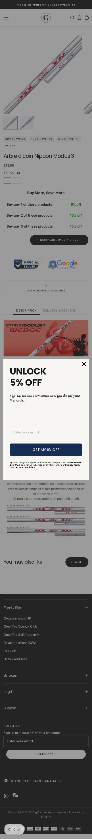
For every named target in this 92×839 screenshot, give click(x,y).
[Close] (84, 364)
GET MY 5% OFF (46, 449)
